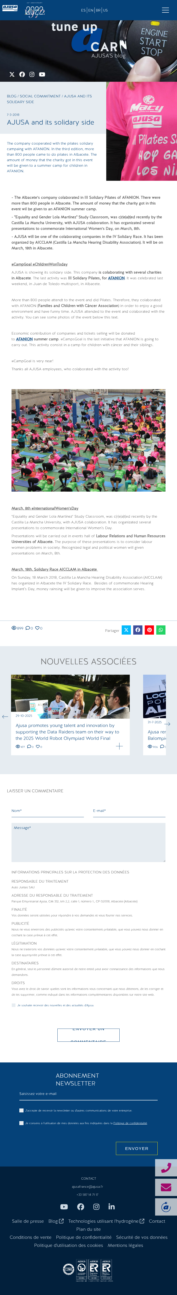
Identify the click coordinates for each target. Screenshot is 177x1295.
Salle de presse (28, 1221)
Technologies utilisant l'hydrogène (103, 1221)
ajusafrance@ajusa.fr (87, 1186)
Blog (11, 96)
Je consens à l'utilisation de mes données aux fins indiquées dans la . (86, 1123)
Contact (157, 1221)
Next (167, 723)
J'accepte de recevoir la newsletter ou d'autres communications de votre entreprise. (78, 1110)
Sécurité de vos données (142, 1237)
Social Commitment (41, 96)
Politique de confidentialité (130, 1123)
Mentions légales (125, 1245)
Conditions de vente (30, 1237)
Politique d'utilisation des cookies (68, 1245)
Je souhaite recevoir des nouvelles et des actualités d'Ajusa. (55, 1005)
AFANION (116, 278)
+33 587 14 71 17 (87, 1195)
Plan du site (88, 1229)
